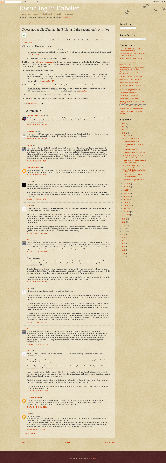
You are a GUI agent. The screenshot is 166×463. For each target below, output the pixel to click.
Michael (30, 145)
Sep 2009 (127, 205)
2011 (123, 222)
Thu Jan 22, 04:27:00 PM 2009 (37, 175)
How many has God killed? (132, 141)
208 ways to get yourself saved (129, 90)
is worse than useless (45, 62)
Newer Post (25, 442)
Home (67, 442)
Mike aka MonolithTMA (35, 115)
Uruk (28, 181)
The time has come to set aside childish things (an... (133, 156)
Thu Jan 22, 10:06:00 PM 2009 (37, 199)
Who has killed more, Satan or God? (131, 76)
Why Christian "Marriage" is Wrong (130, 106)
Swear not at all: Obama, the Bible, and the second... (134, 161)
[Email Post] (42, 103)
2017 (123, 241)
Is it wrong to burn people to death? (131, 109)
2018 (123, 244)
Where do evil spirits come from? (130, 82)
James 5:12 (83, 91)
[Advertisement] (138, 277)
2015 (123, 234)
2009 (123, 133)
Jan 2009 (127, 135)
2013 (123, 228)
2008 (123, 130)
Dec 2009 (127, 215)
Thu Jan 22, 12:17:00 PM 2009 (37, 161)
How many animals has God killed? (134, 152)
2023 (123, 256)
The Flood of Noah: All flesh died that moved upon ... (133, 166)
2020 (123, 250)
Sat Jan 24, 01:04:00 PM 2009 (37, 251)
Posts (124, 28)
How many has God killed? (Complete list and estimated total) (131, 54)
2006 (123, 124)
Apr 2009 (127, 190)
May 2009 (127, 193)
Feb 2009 (127, 184)
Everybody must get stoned (128, 95)
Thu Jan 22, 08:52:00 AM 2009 (37, 125)
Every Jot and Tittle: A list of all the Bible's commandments (131, 49)
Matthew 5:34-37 (48, 81)
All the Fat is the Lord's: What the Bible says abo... (134, 171)
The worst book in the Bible (132, 138)
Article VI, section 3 (35, 54)
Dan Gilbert (31, 131)
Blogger (93, 458)
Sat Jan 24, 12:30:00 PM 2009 (37, 233)
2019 (123, 247)
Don (28, 413)
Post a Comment (30, 433)
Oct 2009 (127, 209)
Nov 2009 (127, 212)
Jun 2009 (127, 196)
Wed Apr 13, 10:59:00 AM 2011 (37, 429)
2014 (123, 231)
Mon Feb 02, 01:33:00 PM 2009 (37, 391)
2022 (123, 253)
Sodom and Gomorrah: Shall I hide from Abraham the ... (134, 175)
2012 (123, 225)
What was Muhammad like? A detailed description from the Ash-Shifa (131, 68)
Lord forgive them (33, 397)
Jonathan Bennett (33, 167)
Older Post (110, 442)
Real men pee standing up (128, 93)
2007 (123, 127)
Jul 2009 (127, 199)
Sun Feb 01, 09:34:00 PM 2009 (37, 344)
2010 (123, 219)
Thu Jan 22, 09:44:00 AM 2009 (37, 139)
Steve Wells (33, 103)
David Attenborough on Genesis (133, 180)
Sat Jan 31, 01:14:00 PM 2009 (37, 322)
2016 (123, 237)
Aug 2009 (127, 202)
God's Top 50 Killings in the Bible (130, 79)
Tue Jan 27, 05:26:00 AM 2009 (37, 282)
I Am (28, 206)
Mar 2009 (127, 187)
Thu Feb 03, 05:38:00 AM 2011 (37, 407)
